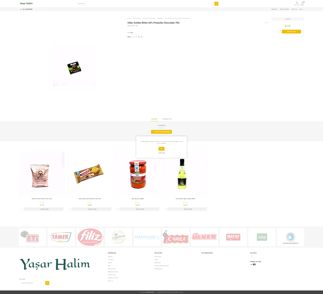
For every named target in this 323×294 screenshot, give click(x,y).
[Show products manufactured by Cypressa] (118, 237)
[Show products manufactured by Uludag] (261, 237)
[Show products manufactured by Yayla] (175, 237)
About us (294, 9)
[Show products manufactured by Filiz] (89, 237)
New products (112, 269)
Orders (156, 259)
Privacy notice (112, 275)
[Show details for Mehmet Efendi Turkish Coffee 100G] (41, 174)
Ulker (137, 26)
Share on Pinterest (139, 37)
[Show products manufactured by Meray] (233, 237)
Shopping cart (158, 269)
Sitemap (110, 256)
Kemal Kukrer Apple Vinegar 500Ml (185, 198)
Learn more (161, 153)
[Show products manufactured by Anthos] (147, 237)
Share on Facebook (136, 37)
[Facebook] (251, 256)
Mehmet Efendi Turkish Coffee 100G (42, 198)
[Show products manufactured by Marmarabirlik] (290, 237)
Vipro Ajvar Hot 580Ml (138, 198)
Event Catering (284, 9)
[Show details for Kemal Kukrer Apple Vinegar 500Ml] (185, 174)
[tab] (154, 119)
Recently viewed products (162, 265)
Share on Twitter (133, 37)
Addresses (158, 262)
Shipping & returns (113, 272)
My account (297, 4)
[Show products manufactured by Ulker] (204, 237)
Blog (300, 9)
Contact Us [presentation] (167, 119)
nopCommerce (150, 292)
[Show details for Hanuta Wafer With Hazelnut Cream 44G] (89, 174)
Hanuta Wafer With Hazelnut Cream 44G (90, 198)
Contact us (111, 259)
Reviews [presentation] (154, 119)
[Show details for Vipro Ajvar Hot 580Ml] (137, 174)
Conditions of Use (113, 278)
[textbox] (145, 4)
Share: (129, 37)
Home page (274, 9)
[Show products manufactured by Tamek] (61, 237)
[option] (32, 237)
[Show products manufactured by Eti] (32, 237)
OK (161, 148)
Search (110, 262)
